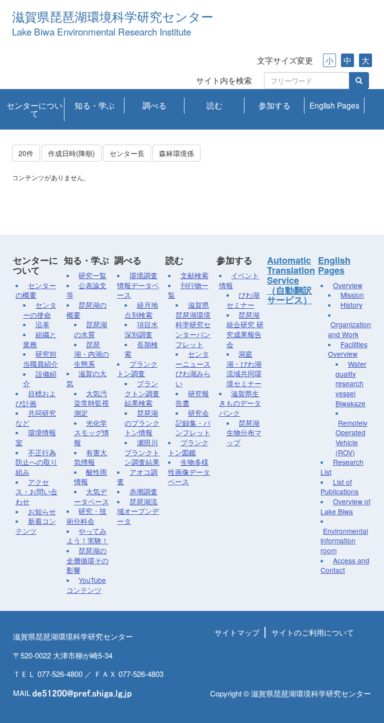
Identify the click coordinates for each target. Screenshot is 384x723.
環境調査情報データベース (138, 285)
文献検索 (194, 275)
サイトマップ (237, 632)
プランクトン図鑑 (188, 447)
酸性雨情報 (91, 477)
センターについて (34, 109)
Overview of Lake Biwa (345, 506)
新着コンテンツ (36, 526)
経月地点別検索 (141, 310)
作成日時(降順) (71, 153)
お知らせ (42, 511)
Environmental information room (344, 540)
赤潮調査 (144, 491)
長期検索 (141, 349)
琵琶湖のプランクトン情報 (142, 422)
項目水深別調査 (141, 329)
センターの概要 (36, 290)
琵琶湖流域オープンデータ (138, 511)
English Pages (335, 105)
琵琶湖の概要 (86, 310)
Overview (347, 285)
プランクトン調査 (137, 369)
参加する (274, 105)
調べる (154, 105)
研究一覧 (92, 275)
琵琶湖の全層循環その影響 (87, 560)
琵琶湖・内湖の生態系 (91, 354)
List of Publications (339, 487)
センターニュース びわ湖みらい (193, 368)
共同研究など (36, 418)
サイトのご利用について (313, 632)
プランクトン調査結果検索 (142, 393)
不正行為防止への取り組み (37, 462)
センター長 (127, 153)
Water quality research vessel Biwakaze (351, 383)
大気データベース (91, 496)
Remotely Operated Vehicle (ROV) (352, 437)
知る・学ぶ (94, 105)
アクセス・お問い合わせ (37, 491)
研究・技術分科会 (86, 516)
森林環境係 (176, 153)
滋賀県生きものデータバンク (240, 403)
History (351, 305)
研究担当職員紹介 (40, 359)
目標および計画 (36, 398)
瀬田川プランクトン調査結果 (142, 452)
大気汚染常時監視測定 (91, 403)
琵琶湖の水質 (91, 329)
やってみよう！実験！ (87, 536)
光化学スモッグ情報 (91, 432)
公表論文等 (86, 290)
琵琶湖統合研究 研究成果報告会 (245, 329)
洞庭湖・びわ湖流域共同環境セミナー (244, 368)
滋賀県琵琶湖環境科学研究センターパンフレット (193, 324)
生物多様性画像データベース (189, 471)
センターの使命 (39, 310)
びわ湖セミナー (243, 300)
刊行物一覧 (188, 290)
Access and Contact (345, 565)
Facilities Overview (348, 349)
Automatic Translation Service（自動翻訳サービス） (291, 280)
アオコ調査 (137, 477)
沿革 (43, 324)
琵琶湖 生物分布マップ (244, 432)
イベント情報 (239, 280)
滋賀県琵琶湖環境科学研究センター (113, 17)
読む (214, 105)
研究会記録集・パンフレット (193, 422)
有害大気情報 (91, 457)
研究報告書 (192, 398)
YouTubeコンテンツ (86, 585)
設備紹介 (39, 379)
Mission (352, 295)
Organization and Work (349, 329)
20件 (26, 153)
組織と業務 (39, 339)
